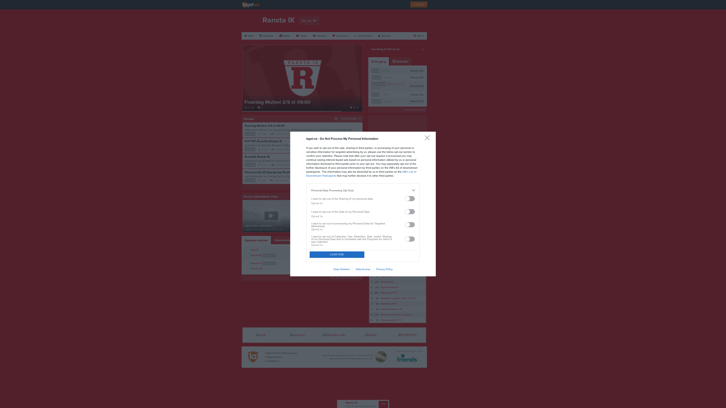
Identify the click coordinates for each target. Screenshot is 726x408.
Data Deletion (342, 269)
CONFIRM (337, 254)
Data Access (363, 269)
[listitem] (363, 190)
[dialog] (363, 204)
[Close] (428, 139)
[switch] (410, 198)
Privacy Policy (384, 269)
